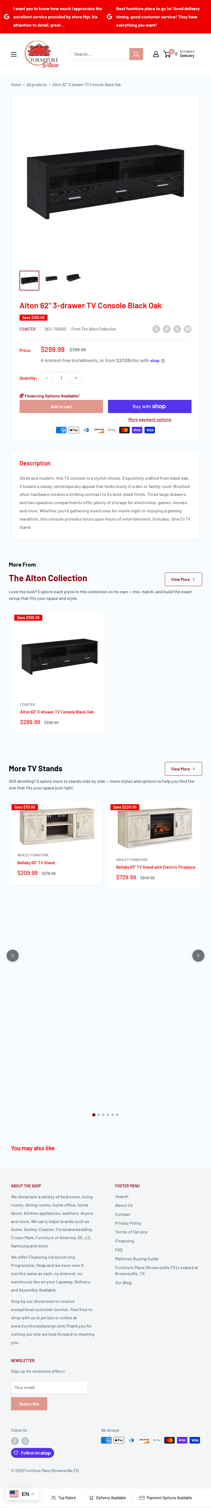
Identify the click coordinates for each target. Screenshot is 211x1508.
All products (37, 84)
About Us (124, 1205)
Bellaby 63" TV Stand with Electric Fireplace (155, 867)
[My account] (156, 54)
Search (122, 1196)
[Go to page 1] (94, 1115)
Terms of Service (131, 1231)
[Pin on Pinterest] (167, 328)
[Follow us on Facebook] (15, 1441)
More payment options (149, 419)
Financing (124, 1240)
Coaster (28, 329)
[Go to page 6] (117, 1115)
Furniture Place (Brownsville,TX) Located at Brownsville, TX (156, 1270)
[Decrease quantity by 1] (46, 378)
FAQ (119, 1249)
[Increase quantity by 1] (76, 378)
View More (180, 579)
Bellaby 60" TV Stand (36, 862)
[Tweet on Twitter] (177, 328)
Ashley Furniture (33, 855)
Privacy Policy (128, 1222)
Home (16, 84)
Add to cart (61, 406)
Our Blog (123, 1282)
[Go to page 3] (103, 1115)
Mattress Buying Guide (137, 1258)
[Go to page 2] (98, 1115)
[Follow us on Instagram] (25, 1441)
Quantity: (28, 377)
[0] (167, 54)
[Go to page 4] (108, 1115)
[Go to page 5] (112, 1115)
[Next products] (198, 956)
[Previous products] (13, 956)
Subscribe (29, 1403)
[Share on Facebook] (156, 328)
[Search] (136, 54)
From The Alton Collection (93, 328)
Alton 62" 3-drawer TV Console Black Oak (57, 711)
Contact (123, 1214)
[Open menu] (13, 54)
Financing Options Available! (52, 395)
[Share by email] (187, 328)
